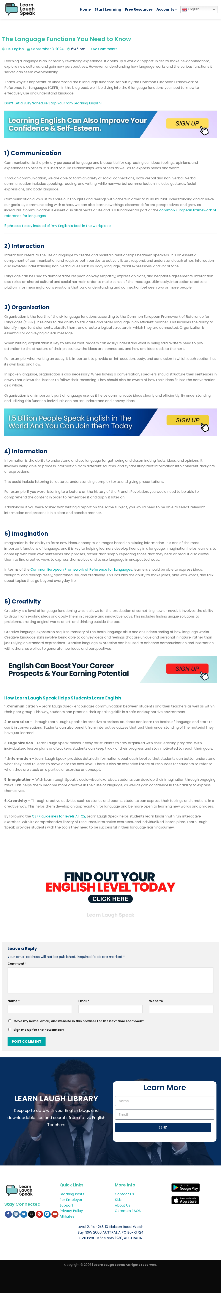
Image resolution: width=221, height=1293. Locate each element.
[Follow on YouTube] (54, 1214)
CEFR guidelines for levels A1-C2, (58, 816)
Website (156, 1001)
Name (14, 1001)
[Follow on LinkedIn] (47, 1214)
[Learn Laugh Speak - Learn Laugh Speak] (38, 9)
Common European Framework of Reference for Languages (81, 569)
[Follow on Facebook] (8, 1214)
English (193, 9)
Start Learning (108, 9)
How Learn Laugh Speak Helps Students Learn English (62, 698)
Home (85, 9)
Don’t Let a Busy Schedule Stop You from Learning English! (53, 103)
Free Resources (139, 9)
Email (84, 1001)
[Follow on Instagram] (16, 1214)
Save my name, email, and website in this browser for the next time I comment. (79, 1021)
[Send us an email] (31, 1214)
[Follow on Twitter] (23, 1214)
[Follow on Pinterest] (39, 1214)
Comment (17, 963)
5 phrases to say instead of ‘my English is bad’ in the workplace (57, 225)
